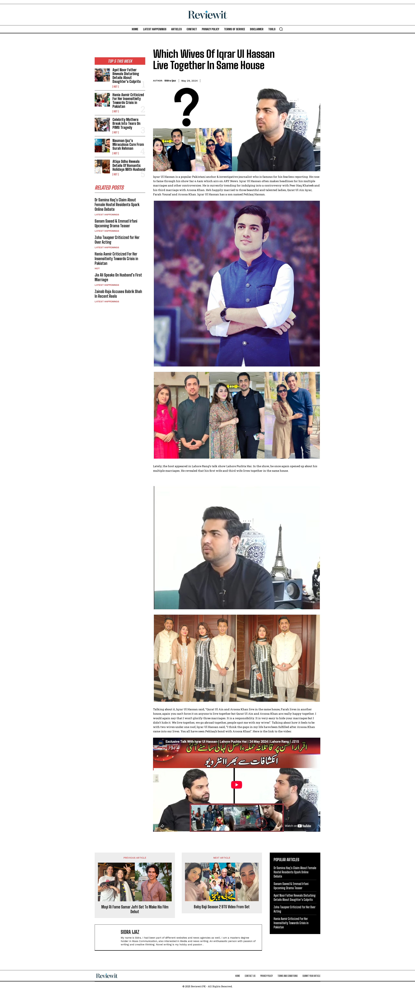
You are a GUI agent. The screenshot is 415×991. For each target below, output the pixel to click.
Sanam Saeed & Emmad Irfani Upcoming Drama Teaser (116, 223)
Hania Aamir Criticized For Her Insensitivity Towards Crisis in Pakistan (128, 101)
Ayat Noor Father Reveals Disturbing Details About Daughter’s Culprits (127, 76)
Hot (116, 86)
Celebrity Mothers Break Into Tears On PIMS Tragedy (126, 123)
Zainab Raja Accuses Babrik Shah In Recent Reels (118, 293)
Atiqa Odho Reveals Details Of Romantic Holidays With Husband (129, 165)
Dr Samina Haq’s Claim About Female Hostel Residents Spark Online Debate (117, 204)
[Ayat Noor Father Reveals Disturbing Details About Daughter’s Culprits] (102, 75)
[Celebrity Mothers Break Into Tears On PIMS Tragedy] (102, 124)
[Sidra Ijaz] (109, 937)
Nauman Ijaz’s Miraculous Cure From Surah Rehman (128, 144)
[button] (281, 29)
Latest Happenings (107, 214)
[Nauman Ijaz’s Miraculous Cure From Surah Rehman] (102, 145)
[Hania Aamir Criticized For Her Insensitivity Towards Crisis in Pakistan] (102, 100)
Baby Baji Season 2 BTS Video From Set (222, 907)
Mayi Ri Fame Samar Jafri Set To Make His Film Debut (134, 909)
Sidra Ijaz (170, 80)
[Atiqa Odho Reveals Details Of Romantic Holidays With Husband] (102, 166)
